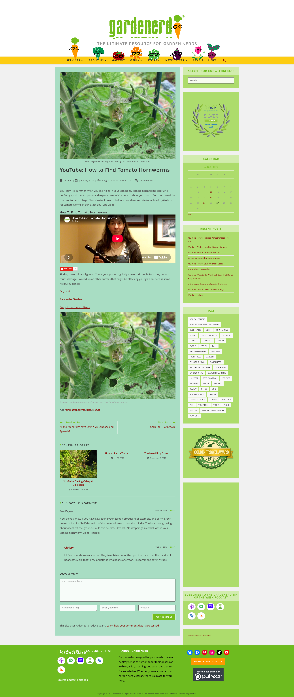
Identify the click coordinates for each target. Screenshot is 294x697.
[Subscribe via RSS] (201, 616)
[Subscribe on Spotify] (201, 606)
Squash (213, 399)
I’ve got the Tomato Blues (75, 307)
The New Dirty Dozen (156, 453)
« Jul (189, 214)
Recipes (218, 383)
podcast (226, 378)
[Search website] (224, 60)
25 (204, 203)
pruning (194, 383)
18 (204, 197)
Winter (193, 410)
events (203, 346)
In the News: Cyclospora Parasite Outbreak (207, 284)
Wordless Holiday (196, 295)
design (220, 340)
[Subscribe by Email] (192, 616)
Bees (208, 330)
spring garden (197, 399)
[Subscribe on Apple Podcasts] (192, 606)
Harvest (194, 378)
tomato (81, 410)
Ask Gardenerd (197, 319)
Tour (227, 405)
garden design (197, 362)
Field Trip (215, 351)
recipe (206, 383)
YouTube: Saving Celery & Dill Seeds (78, 483)
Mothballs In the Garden (199, 269)
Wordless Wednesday (213, 410)
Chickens (226, 335)
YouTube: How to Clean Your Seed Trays (206, 289)
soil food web (197, 394)
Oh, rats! (65, 291)
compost (207, 340)
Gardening (220, 367)
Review (193, 389)
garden (210, 356)
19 (211, 197)
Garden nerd (196, 373)
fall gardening (198, 351)
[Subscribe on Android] (220, 606)
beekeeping (195, 330)
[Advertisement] (209, 535)
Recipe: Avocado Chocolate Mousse (204, 258)
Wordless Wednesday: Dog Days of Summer (207, 247)
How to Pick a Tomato (117, 453)
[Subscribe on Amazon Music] (211, 606)
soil (214, 389)
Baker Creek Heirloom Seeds (204, 324)
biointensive (221, 330)
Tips (192, 405)
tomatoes (203, 405)
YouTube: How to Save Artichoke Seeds (205, 263)
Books (193, 335)
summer (226, 399)
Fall (214, 346)
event (193, 346)
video (88, 410)
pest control (71, 410)
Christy (68, 180)
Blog (104, 180)
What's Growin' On (121, 180)
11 (204, 192)
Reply (172, 510)
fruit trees (195, 356)
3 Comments (146, 180)
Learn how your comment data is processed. (133, 625)
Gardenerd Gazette (200, 367)
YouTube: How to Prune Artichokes (204, 252)
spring (212, 394)
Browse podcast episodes (199, 635)
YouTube (96, 410)
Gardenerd (216, 362)
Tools (216, 405)
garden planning (217, 373)
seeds (204, 389)
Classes (194, 340)
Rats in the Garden (71, 299)
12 (211, 192)
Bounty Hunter (209, 335)
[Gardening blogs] (211, 451)
